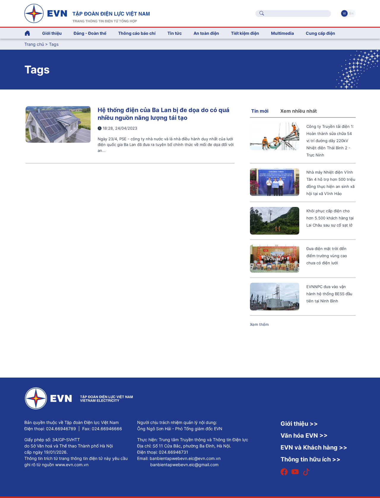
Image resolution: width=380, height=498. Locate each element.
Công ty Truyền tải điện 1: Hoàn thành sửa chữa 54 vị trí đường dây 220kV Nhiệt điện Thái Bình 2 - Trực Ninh (330, 140)
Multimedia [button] (282, 33)
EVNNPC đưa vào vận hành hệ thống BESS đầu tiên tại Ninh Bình (329, 293)
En (351, 13)
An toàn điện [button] (206, 33)
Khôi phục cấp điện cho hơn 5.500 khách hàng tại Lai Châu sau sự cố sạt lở (330, 217)
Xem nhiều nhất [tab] (298, 111)
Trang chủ (34, 44)
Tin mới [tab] (259, 111)
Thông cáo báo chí (137, 33)
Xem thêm (259, 324)
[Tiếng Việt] (87, 13)
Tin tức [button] (174, 33)
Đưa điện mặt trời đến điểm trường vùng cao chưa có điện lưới (326, 255)
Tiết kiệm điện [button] (245, 33)
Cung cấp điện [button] (320, 33)
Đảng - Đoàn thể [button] (90, 33)
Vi (344, 13)
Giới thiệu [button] (52, 33)
